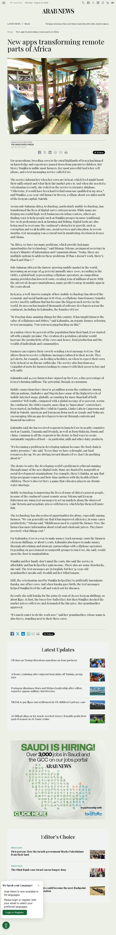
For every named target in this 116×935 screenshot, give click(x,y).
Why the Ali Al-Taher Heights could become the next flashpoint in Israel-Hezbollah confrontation (48, 889)
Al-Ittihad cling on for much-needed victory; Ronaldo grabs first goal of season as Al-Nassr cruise (48, 717)
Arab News (17, 3)
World (27, 24)
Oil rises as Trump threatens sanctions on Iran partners (44, 660)
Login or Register (15, 912)
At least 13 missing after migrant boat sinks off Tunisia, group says (46, 675)
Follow (99, 152)
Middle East (16, 848)
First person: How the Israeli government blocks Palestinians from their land (47, 853)
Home (10, 31)
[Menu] (3, 3)
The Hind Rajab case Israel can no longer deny (38, 869)
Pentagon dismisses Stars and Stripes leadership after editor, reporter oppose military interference (46, 689)
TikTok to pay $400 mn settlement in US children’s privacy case (48, 702)
